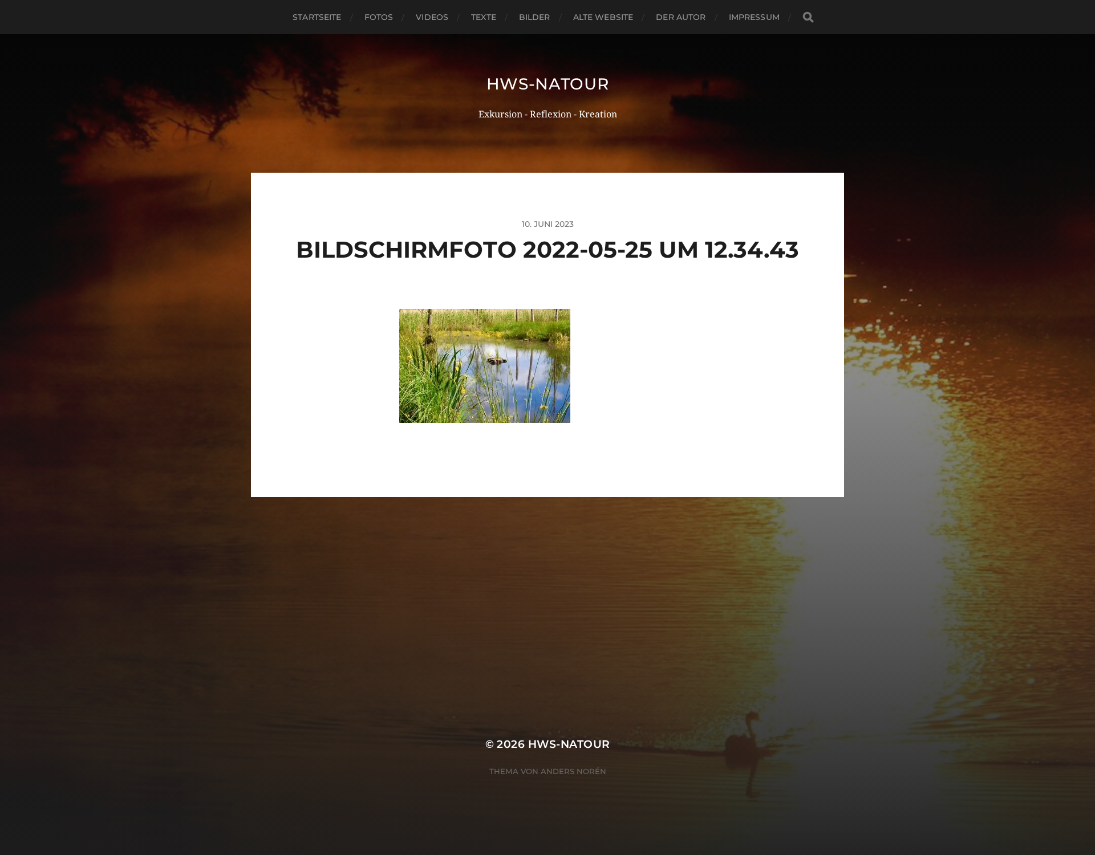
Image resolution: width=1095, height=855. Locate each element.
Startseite (317, 17)
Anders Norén (573, 771)
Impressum (754, 17)
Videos (432, 17)
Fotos (379, 17)
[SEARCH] (808, 17)
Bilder (534, 17)
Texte (483, 17)
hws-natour (547, 83)
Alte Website (603, 17)
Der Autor (680, 17)
